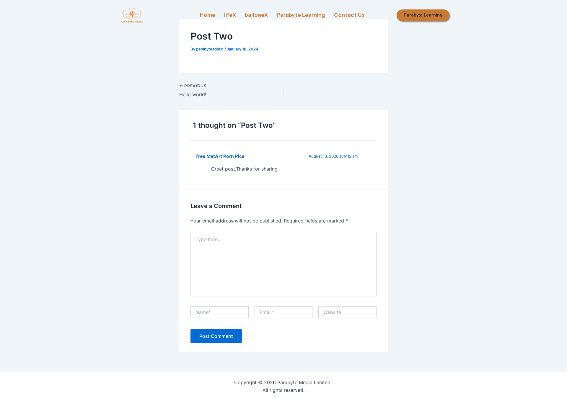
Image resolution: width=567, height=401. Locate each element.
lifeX (230, 14)
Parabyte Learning (301, 14)
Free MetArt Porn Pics (220, 156)
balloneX (256, 14)
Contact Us (349, 14)
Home (207, 14)
